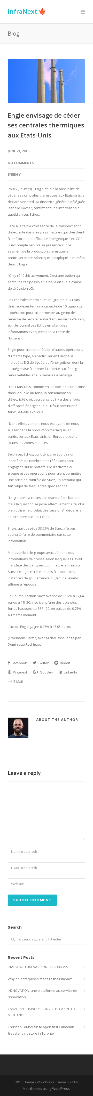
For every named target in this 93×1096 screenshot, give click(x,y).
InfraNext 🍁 (27, 11)
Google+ (46, 672)
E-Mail (18, 681)
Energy (14, 174)
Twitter (43, 663)
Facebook (19, 663)
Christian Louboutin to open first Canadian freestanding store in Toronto (41, 1030)
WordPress (61, 1088)
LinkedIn (70, 672)
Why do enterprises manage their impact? (40, 979)
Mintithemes (32, 1088)
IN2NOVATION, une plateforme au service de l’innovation (42, 993)
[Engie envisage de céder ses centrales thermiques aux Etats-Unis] (46, 81)
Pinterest (19, 672)
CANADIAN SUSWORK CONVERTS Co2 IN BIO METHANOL (41, 1012)
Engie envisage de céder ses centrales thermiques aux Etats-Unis (46, 125)
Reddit (64, 663)
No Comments (21, 162)
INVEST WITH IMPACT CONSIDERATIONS (38, 967)
